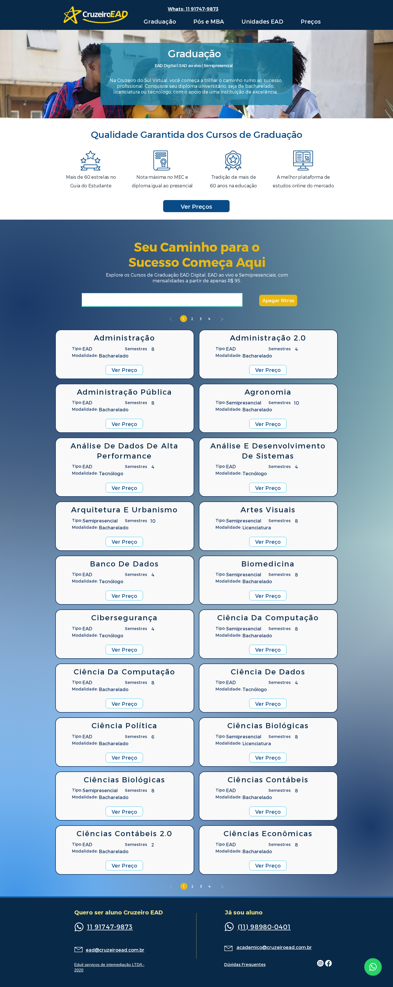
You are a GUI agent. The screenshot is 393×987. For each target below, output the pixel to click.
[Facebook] (328, 963)
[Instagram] (320, 963)
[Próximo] (222, 319)
